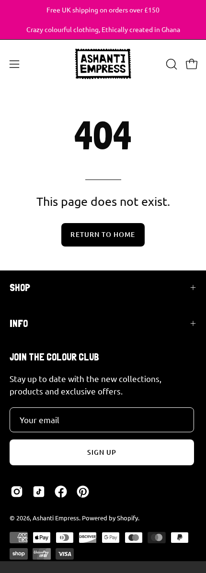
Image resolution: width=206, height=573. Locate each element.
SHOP (20, 287)
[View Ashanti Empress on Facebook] (61, 491)
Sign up (102, 452)
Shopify (127, 518)
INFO (19, 323)
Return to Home (102, 234)
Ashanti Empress (56, 518)
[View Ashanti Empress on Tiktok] (39, 491)
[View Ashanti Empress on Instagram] (17, 491)
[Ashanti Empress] (103, 64)
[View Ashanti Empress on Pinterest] (83, 491)
